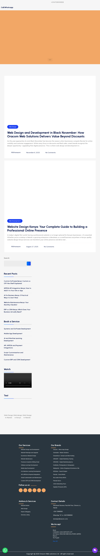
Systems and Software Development (17, 329)
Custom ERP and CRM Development (17, 360)
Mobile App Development (13, 333)
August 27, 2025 (32, 247)
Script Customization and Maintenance (13, 354)
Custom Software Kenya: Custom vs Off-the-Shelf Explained (17, 282)
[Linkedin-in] (34, 490)
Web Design (12, 127)
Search (6, 258)
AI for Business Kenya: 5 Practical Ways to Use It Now (16, 296)
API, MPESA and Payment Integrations (13, 347)
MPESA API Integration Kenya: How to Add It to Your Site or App (17, 289)
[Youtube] (30, 490)
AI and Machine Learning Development (13, 339)
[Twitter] (25, 490)
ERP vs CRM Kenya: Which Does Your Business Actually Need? (17, 311)
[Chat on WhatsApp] (5, 550)
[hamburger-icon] (50, 59)
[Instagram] (39, 490)
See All (55, 541)
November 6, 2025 (33, 152)
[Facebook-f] (21, 490)
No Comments (50, 152)
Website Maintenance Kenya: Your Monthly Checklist (16, 303)
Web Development (15, 221)
